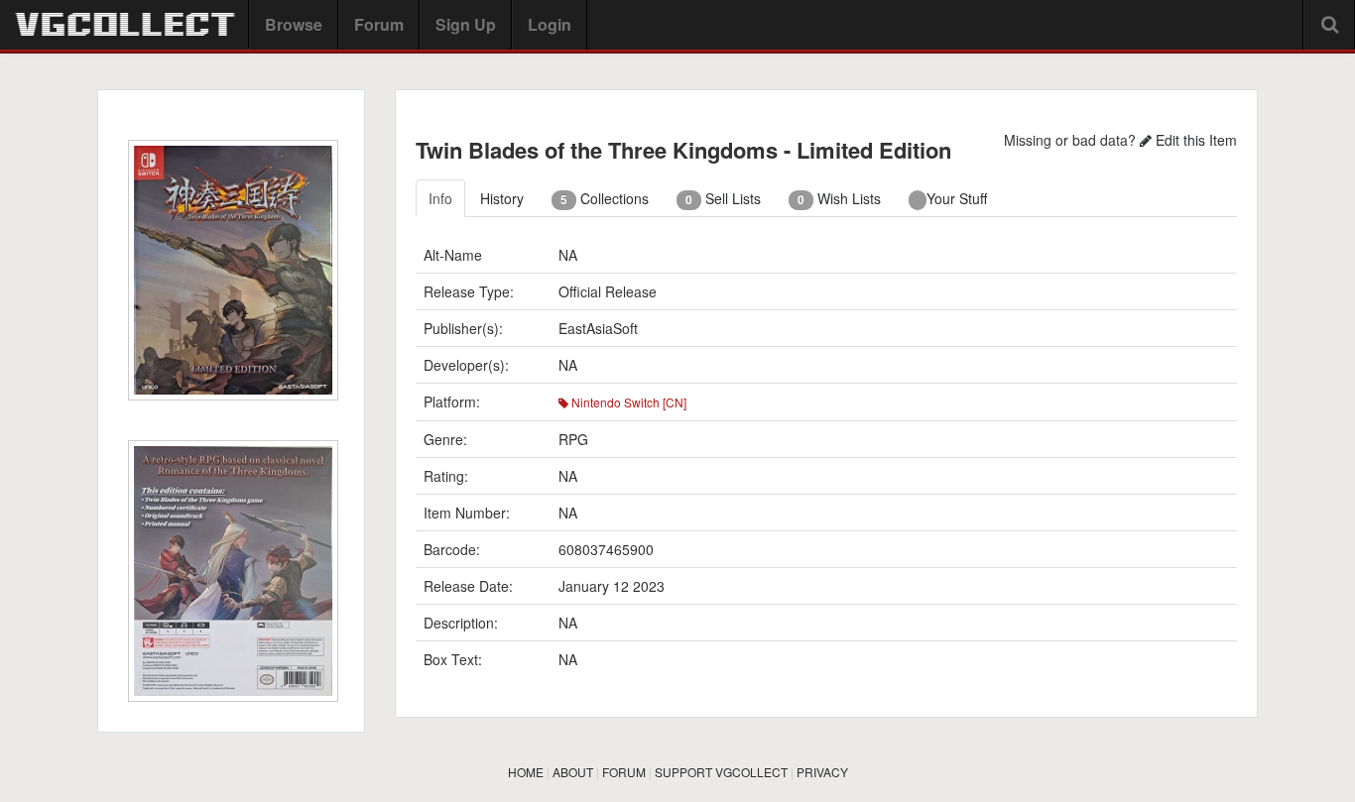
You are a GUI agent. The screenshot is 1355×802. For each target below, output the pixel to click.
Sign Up (465, 24)
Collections (604, 198)
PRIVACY (822, 771)
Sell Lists (723, 198)
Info (440, 198)
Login (549, 24)
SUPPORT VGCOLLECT (721, 771)
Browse (293, 24)
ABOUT (573, 771)
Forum (379, 24)
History (502, 198)
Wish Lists (839, 198)
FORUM (624, 771)
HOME (526, 771)
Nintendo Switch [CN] (627, 402)
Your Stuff (956, 198)
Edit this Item (1194, 140)
